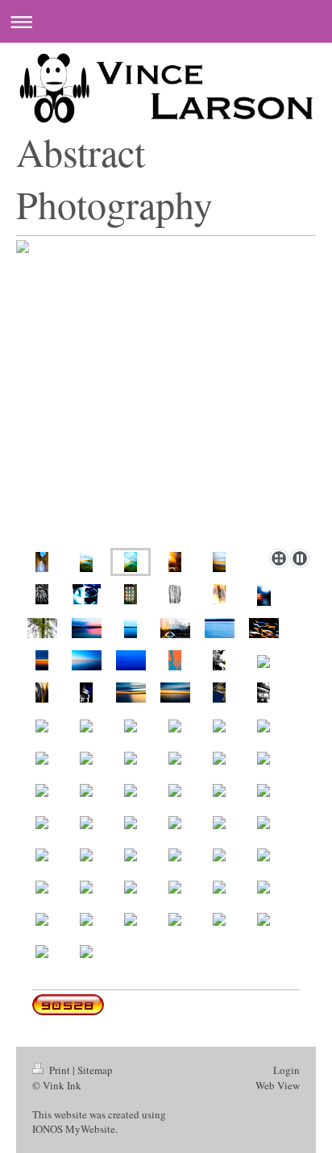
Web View (277, 1085)
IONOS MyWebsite (73, 1129)
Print (60, 1070)
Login (286, 1070)
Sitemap (95, 1070)
